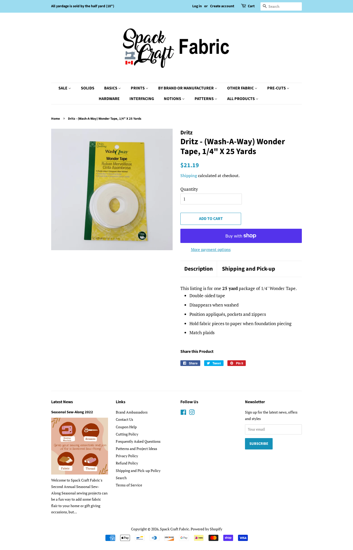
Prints (138, 88)
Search (121, 477)
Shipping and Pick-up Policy (138, 470)
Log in (197, 6)
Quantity (189, 189)
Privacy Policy (127, 455)
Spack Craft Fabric (174, 528)
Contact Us (124, 419)
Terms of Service (129, 485)
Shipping (188, 175)
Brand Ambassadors (132, 412)
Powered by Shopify (206, 528)
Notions (173, 99)
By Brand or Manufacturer (186, 88)
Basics (111, 88)
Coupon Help (126, 426)
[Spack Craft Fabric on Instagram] (192, 413)
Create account (222, 6)
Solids (87, 88)
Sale (63, 88)
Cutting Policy (127, 434)
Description (198, 269)
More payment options (211, 249)
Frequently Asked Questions (138, 441)
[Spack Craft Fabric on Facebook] (183, 413)
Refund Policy (127, 463)
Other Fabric (241, 88)
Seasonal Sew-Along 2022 (72, 412)
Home (55, 118)
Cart (251, 6)
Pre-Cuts (277, 88)
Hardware (109, 99)
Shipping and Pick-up (248, 269)
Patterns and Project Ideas (136, 448)
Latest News (62, 402)
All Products (241, 99)
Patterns (204, 99)
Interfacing (141, 99)
